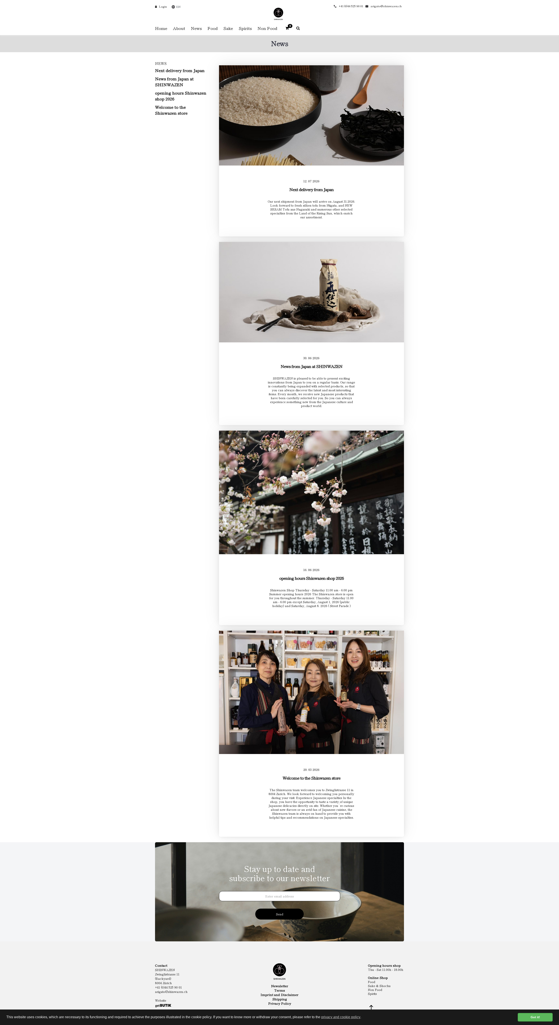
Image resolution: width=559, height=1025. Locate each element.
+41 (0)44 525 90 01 (351, 6)
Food (371, 982)
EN (178, 6)
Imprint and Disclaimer (279, 994)
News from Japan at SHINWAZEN (174, 81)
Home (161, 28)
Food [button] (212, 28)
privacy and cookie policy (340, 1017)
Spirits (372, 993)
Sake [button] (228, 28)
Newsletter (279, 986)
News (196, 28)
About (179, 28)
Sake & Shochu (379, 986)
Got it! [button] (535, 1017)
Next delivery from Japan (180, 70)
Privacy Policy (279, 1003)
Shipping (279, 999)
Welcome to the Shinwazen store (171, 110)
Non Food (375, 989)
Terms (279, 990)
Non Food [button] (267, 28)
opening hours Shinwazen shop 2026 (180, 96)
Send (279, 914)
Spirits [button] (245, 28)
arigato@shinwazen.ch (386, 6)
